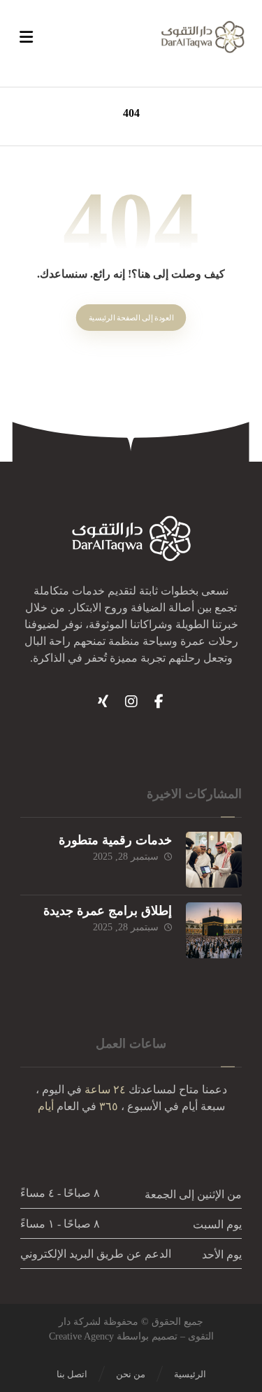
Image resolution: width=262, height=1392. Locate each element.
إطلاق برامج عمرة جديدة (107, 911)
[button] (159, 702)
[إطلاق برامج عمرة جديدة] (214, 930)
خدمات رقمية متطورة (115, 840)
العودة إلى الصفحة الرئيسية (131, 317)
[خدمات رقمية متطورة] (214, 860)
